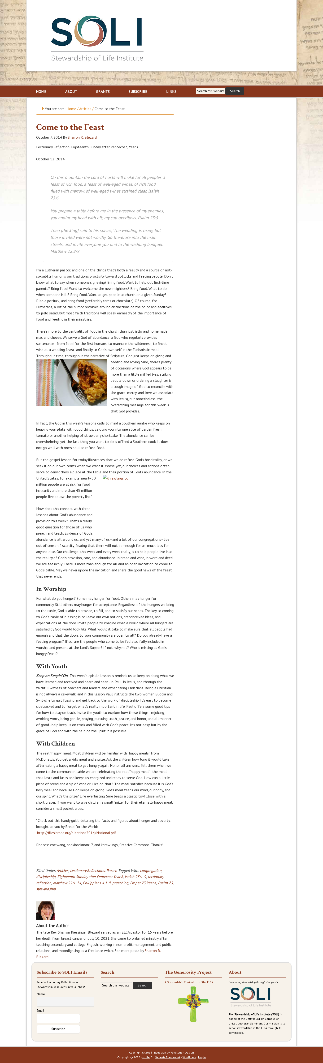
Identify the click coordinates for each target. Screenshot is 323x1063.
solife (146, 1057)
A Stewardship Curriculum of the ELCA (189, 982)
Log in (202, 1057)
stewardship (46, 889)
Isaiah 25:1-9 (135, 876)
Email (40, 1010)
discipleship (46, 876)
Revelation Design (182, 1052)
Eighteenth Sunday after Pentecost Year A (90, 876)
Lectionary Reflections (87, 870)
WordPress (189, 1057)
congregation (151, 870)
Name (41, 994)
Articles (62, 870)
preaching (120, 882)
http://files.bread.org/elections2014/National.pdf (76, 832)
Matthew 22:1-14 (67, 882)
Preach (111, 870)
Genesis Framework (167, 1057)
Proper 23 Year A (143, 882)
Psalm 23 (165, 882)
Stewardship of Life (97, 37)
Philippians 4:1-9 (97, 882)
